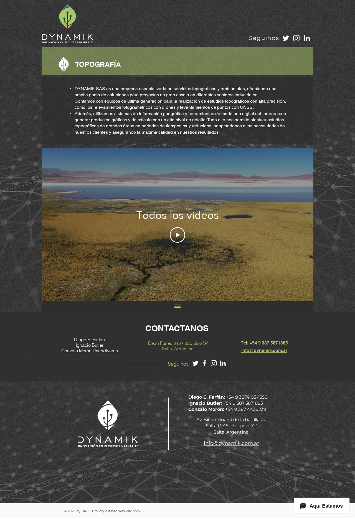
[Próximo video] (302, 225)
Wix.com (133, 511)
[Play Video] (177, 235)
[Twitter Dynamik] (195, 363)
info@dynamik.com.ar (264, 350)
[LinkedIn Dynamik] (223, 363)
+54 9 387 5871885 (243, 403)
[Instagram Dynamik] (214, 363)
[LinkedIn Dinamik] (307, 38)
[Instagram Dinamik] (296, 38)
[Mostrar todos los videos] (177, 306)
